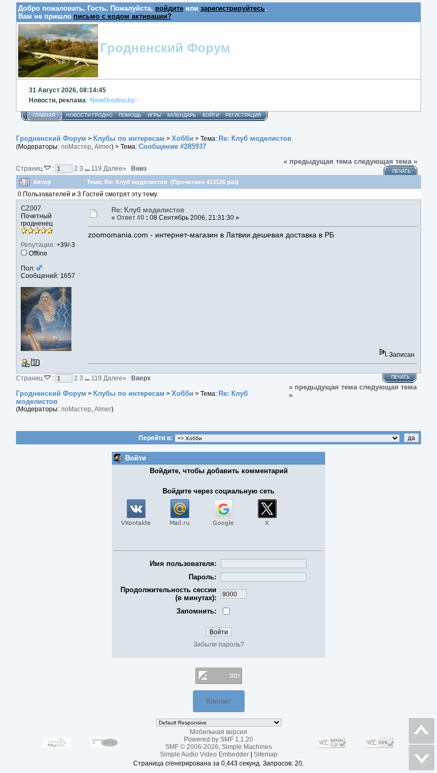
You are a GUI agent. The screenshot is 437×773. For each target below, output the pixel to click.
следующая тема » (385, 161)
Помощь (130, 115)
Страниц (30, 168)
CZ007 (31, 208)
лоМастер (76, 146)
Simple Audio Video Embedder (204, 754)
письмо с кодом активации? (123, 16)
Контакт (218, 701)
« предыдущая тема (318, 161)
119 (96, 168)
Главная (44, 115)
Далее (114, 168)
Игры (154, 115)
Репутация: (38, 245)
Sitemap (266, 754)
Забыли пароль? (218, 644)
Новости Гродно (89, 115)
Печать (401, 171)
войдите (169, 8)
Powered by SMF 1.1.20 (218, 739)
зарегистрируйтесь (232, 8)
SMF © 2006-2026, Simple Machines (218, 747)
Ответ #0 (130, 217)
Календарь (181, 115)
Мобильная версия (218, 732)
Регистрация (243, 115)
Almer (102, 146)
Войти (211, 115)
